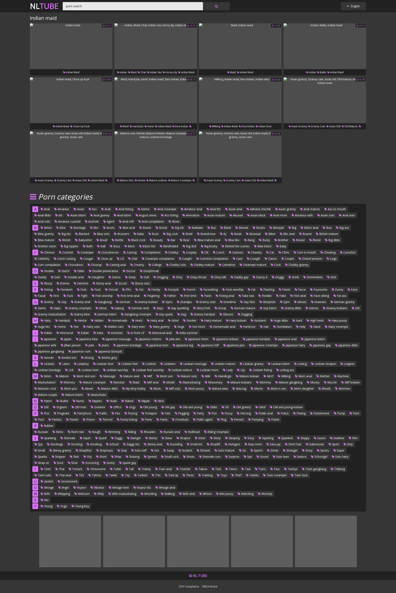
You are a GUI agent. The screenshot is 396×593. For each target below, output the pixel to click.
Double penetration (104, 271)
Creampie (86, 252)
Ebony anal (103, 283)
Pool (40, 419)
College (156, 265)
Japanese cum (81, 351)
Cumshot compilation (213, 259)
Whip (100, 494)
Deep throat (197, 277)
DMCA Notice (209, 586)
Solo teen (282, 457)
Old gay (169, 407)
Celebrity (43, 259)
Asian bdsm (78, 215)
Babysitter (85, 240)
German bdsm (107, 314)
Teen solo (44, 475)
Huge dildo (280, 320)
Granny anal (81, 302)
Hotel (175, 320)
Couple (289, 259)
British (66, 240)
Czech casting (65, 259)
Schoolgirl (320, 457)
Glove (102, 308)
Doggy (279, 277)
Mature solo (126, 180)
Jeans (105, 345)
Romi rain (77, 432)
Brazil (103, 240)
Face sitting (321, 296)
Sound (263, 457)
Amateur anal (192, 209)
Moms (258, 388)
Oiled (261, 407)
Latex (65, 364)
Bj (224, 234)
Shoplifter (85, 450)
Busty (266, 240)
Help (302, 327)
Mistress (69, 382)
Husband (259, 320)
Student (186, 450)
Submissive (316, 444)
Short (103, 457)
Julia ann (174, 339)
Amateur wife (303, 215)
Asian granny (299, 126)
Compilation (152, 252)
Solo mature (226, 450)
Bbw (62, 228)
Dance (116, 277)
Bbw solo (103, 234)
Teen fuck (300, 475)
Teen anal (165, 469)
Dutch (65, 271)
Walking (169, 494)
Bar (172, 240)
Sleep (217, 438)
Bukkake (197, 228)
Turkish (142, 475)
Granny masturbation (51, 314)
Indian (123, 72)
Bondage (79, 228)
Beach (146, 228)
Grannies (320, 302)
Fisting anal (226, 296)
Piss (46, 413)
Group (221, 308)
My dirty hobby (135, 388)
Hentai (141, 180)
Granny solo (207, 302)
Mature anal (130, 376)
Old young (150, 407)
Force (301, 289)
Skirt (75, 457)
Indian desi (264, 126)
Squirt (86, 438)
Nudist (63, 401)
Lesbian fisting (262, 370)
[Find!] (216, 6)
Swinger (135, 438)
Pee (117, 413)
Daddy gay (240, 277)
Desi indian (181, 126)
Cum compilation (48, 265)
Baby (282, 246)
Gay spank (165, 314)
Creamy (138, 265)
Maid (133, 72)
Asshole (93, 221)
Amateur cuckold (68, 221)
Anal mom (279, 215)
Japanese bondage (128, 345)
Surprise (233, 457)
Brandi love (208, 234)
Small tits (195, 444)
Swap (170, 450)
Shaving (133, 457)
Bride (189, 234)
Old (45, 407)
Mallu (322, 72)
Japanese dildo (348, 345)
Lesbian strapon (325, 364)
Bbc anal (288, 234)
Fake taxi (247, 296)
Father (171, 296)
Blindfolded (170, 246)
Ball (102, 246)
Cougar (87, 259)
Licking (302, 364)
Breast (300, 240)
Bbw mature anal (208, 240)
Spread (151, 457)
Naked (128, 401)
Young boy (81, 506)
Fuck (69, 296)
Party (200, 413)
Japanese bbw (88, 339)
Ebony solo (142, 283)
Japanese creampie (265, 345)
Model (170, 382)
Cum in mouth (306, 252)
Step (123, 450)
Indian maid (72, 72)
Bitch (131, 246)
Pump (340, 413)
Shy (89, 457)
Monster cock (46, 388)
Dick (333, 277)
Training (206, 475)
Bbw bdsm (264, 246)
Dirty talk (219, 277)
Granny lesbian (147, 302)
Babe (140, 234)
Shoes (190, 457)
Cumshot (349, 252)
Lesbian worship (117, 370)
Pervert (238, 419)
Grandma (229, 302)
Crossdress (75, 265)
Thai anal (64, 475)
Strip (349, 444)
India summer (188, 333)
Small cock (171, 457)
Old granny (243, 407)
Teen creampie (276, 475)
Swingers (233, 444)
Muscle (331, 382)
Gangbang (104, 302)
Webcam (83, 494)
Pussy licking (128, 419)
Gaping (119, 308)
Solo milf (140, 450)
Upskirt (48, 481)
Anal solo (43, 221)
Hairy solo (93, 327)
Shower (204, 450)
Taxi (247, 469)
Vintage (48, 487)
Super (340, 450)
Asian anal (235, 209)
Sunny (110, 463)
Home (61, 327)
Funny (338, 289)
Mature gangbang (290, 382)
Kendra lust (69, 358)
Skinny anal (154, 444)
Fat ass (341, 296)
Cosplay (191, 252)
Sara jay (274, 444)
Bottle (118, 240)
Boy (328, 228)
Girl (356, 308)
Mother (324, 376)
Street (274, 450)
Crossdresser (109, 252)
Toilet (117, 469)
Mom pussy (195, 388)
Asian (80, 209)
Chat (143, 72)
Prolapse (150, 413)
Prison (90, 419)
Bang (251, 240)
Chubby (172, 252)
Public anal (265, 413)
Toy (127, 475)
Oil (226, 407)
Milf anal (152, 382)
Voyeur (81, 487)
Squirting (267, 438)
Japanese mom (197, 339)
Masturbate (98, 395)
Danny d (261, 277)
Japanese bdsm (314, 339)
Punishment (321, 413)
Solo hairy (341, 457)
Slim (354, 438)
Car (271, 252)
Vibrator (98, 487)
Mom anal (304, 376)
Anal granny (101, 215)
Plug (223, 419)
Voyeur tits (143, 487)
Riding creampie (218, 432)
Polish (274, 419)
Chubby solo (177, 265)
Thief (238, 475)
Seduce (301, 457)
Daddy (41, 277)
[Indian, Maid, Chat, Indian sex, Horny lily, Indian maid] (155, 46)
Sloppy (304, 438)
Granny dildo (292, 308)
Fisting (48, 289)
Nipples (96, 401)
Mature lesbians (241, 382)
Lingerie (348, 364)
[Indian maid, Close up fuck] (71, 100)
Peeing (301, 413)
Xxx (45, 500)
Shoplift (214, 444)
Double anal (75, 277)
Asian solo (327, 215)
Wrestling (150, 494)
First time (189, 296)
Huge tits (43, 327)
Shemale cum (211, 457)
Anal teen (348, 215)
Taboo (202, 469)
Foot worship (234, 289)
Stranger (291, 450)
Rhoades (149, 432)
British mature (328, 234)
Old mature (351, 126)
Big (293, 228)
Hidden (98, 320)
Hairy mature (212, 320)
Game (41, 308)
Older (213, 407)
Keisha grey (109, 358)
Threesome (97, 469)
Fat (253, 289)
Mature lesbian (157, 180)
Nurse (79, 401)
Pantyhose (83, 413)
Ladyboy (83, 364)
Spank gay (129, 463)
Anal (46, 209)
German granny (344, 302)
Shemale (69, 438)
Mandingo (224, 376)
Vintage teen (120, 487)
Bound (306, 234)
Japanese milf (209, 345)
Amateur (63, 209)
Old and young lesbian (287, 407)
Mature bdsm (73, 395)
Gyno (168, 302)
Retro (59, 432)
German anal (140, 308)
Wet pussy (226, 494)
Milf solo (174, 388)
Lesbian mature (224, 364)
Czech (220, 252)
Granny (48, 302)
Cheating (329, 252)
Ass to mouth (336, 209)
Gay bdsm (269, 308)
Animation (192, 215)
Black (227, 228)
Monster (119, 382)
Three (189, 475)
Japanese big (184, 345)
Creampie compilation (159, 259)
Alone (175, 221)
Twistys (292, 469)
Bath (89, 246)
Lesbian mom (208, 370)
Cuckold (67, 252)
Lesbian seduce (181, 370)
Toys (223, 475)
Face (353, 289)
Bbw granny (45, 234)
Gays (159, 308)
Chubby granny (298, 265)
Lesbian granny (252, 364)
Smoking (95, 444)
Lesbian (48, 364)
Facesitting (210, 289)
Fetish (285, 289)
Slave (168, 438)
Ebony (47, 283)
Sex (156, 450)
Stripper (59, 457)
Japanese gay (321, 345)
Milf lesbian (352, 382)
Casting (131, 252)
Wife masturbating (123, 494)
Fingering (152, 296)
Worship (266, 494)
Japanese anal (287, 339)
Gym (286, 302)
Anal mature (311, 209)
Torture (76, 469)
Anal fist (215, 209)
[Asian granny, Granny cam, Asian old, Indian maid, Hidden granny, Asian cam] (71, 154)
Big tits (66, 234)
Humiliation (284, 327)
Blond (316, 240)
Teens (232, 469)
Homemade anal (223, 327)
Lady (229, 370)
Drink (295, 277)
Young (47, 506)
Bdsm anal (310, 228)
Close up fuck (81, 126)
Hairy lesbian (237, 320)
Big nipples (70, 246)
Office (116, 407)
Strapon (184, 438)
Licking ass (286, 370)
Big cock (172, 234)
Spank (102, 438)
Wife (46, 494)
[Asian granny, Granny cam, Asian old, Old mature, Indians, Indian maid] (325, 100)
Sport (335, 444)
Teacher (185, 469)
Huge (180, 327)
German (124, 302)
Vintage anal (166, 487)
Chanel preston (311, 259)
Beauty (157, 240)
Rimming (113, 432)
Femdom (66, 289)
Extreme (82, 283)
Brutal (162, 228)
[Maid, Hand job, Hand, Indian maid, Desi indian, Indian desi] (155, 100)
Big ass (343, 228)
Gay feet (249, 302)
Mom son (166, 376)
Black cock (137, 240)
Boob (237, 234)
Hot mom (198, 327)
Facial (41, 296)
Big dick (190, 246)
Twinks (254, 475)
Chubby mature (203, 265)
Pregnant (62, 413)
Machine (343, 376)
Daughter (97, 277)
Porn (355, 413)
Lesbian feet (129, 364)
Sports (324, 450)
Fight (83, 296)
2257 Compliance (189, 586)
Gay (63, 302)
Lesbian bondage (49, 370)
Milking (215, 126)
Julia (91, 345)
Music (156, 388)
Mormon (344, 388)
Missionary (215, 382)
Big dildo (334, 240)
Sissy (250, 438)
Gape (57, 308)
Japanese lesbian (226, 339)
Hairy (47, 320)
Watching (246, 494)
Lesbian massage (195, 364)
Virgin (65, 487)
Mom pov (70, 388)
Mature (63, 376)
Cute (238, 259)
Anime (145, 209)
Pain (167, 413)
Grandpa (185, 302)
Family (155, 289)
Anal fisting (125, 209)
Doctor (130, 271)
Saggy (118, 438)
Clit (206, 252)
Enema (64, 283)
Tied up (172, 475)
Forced (113, 289)
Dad (56, 277)
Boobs (260, 228)
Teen (47, 469)
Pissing (132, 413)
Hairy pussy (339, 320)
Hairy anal (157, 320)
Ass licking (171, 215)
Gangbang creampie (137, 314)
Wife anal (188, 494)
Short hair (294, 444)
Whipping (63, 494)
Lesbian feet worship (149, 370)
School (114, 444)
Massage (108, 376)
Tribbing (339, 469)
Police (284, 413)
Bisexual (254, 234)
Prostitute (181, 419)
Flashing (268, 289)
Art (60, 215)
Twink (112, 475)
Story (308, 450)
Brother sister (46, 246)
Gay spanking (179, 308)
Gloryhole (269, 302)
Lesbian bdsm (280, 364)
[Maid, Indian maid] (240, 46)
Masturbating (191, 382)
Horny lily (171, 72)
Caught (187, 259)
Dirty (178, 277)
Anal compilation (152, 221)
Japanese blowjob (110, 351)
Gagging (246, 314)
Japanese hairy (295, 345)
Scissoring (92, 463)
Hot (76, 327)
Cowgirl (254, 259)
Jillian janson (72, 345)
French (191, 289)
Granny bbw (81, 314)
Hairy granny (161, 327)
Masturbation (46, 382)
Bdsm (47, 228)
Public (102, 413)
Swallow (338, 438)
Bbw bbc (233, 240)
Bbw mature (45, 240)
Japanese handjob (257, 339)
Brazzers (123, 234)
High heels (316, 320)
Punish (73, 419)
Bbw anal (128, 228)
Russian (42, 432)
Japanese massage (118, 339)
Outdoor (99, 407)
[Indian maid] (71, 46)
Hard (298, 320)
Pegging (183, 413)
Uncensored (68, 481)
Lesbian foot (104, 364)
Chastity (256, 252)
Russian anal (171, 432)
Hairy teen (138, 327)
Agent (110, 221)
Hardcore (249, 327)
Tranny (146, 469)
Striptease (106, 450)
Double (48, 271)
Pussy (228, 413)
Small (41, 450)
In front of (137, 333)
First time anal (129, 296)
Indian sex (155, 72)
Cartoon (237, 252)
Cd (121, 259)
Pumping (257, 419)
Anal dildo (44, 215)
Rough (95, 432)
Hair (266, 327)
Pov (214, 413)
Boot (155, 234)
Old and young (192, 407)
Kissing (89, 358)
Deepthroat (151, 271)
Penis (148, 419)
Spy (39, 444)
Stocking (76, 444)
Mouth (326, 388)
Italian (84, 333)
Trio (157, 475)
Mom (47, 376)
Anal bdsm (123, 215)
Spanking (49, 438)
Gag (183, 314)
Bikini (271, 234)
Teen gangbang (315, 469)
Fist (141, 289)
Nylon (47, 401)
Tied (217, 469)
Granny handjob (204, 314)
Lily (242, 370)
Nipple (145, 401)
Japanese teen (158, 345)
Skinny (152, 438)
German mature (244, 308)
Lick (71, 370)
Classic (272, 259)
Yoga (63, 506)
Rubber (48, 426)
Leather (150, 364)
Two (276, 469)
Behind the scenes (237, 246)
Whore (207, 494)
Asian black (257, 215)
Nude (113, 401)
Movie (88, 388)
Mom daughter (303, 388)
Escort (122, 283)
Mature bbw (219, 388)
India (99, 333)
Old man (80, 407)
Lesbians (169, 364)
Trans (261, 469)
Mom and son (85, 376)
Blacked (83, 234)
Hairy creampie (337, 327)
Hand (150, 126)
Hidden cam (115, 327)
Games (313, 308)
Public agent (204, 419)
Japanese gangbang (50, 351)
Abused (237, 215)
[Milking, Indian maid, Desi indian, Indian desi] (240, 100)
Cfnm (285, 252)
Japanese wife (46, 345)
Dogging (162, 277)
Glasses (227, 314)
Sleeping (234, 438)
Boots (110, 228)
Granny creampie (79, 308)
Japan (67, 339)
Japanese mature (149, 339)
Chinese (48, 252)
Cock (277, 265)
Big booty (210, 246)
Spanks (42, 457)
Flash (207, 296)
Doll (146, 277)
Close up (106, 259)
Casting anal (117, 265)
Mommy (265, 382)
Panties (56, 419)
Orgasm (61, 407)
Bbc (96, 228)
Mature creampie (180, 180)
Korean (48, 358)
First (55, 296)
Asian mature (215, 215)
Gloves (301, 302)
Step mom (254, 444)
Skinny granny (61, 450)
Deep (132, 277)
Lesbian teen (90, 370)
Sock (59, 463)
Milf (149, 376)
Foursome (320, 289)
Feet (83, 289)
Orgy (132, 407)
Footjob (173, 289)
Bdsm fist (148, 246)
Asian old (335, 126)
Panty (163, 419)
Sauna (320, 438)
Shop (117, 457)
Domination (314, 277)
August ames (147, 215)
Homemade (119, 320)
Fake (282, 296)
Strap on (43, 463)
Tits (81, 475)
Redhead (193, 432)
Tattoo (96, 475)
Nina (160, 401)
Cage (333, 259)
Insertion (116, 333)
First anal (299, 296)
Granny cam (317, 126)
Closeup (96, 265)
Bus (213, 228)
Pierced (107, 419)
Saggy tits (132, 444)
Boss (116, 246)
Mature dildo (109, 388)
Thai (61, 469)
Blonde (243, 228)
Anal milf (127, 221)
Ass (94, 209)
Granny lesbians (336, 308)
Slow (74, 463)
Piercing (245, 413)
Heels (138, 320)
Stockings (56, 444)
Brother (282, 240)
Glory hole (203, 308)
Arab (107, 209)
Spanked (286, 438)
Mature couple (47, 395)
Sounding (175, 444)
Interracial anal (161, 333)
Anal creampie (166, 209)
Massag (240, 388)
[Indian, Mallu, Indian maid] (325, 46)
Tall (131, 469)
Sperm (258, 450)
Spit (249, 457)
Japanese (49, 339)
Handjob (64, 320)
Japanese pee (235, 345)
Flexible (266, 296)
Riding (131, 432)
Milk (207, 376)
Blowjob (278, 228)
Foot (97, 289)
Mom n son (278, 388)
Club (134, 259)
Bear (186, 240)
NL (44, 6)
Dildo (80, 271)
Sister (201, 438)
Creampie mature (254, 265)
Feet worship (103, 296)
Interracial (66, 333)
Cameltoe (228, 265)
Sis (244, 450)
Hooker (191, 320)
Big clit (179, 228)
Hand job (137, 126)
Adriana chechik (260, 209)
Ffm (128, 289)
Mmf (269, 376)
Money (314, 382)
